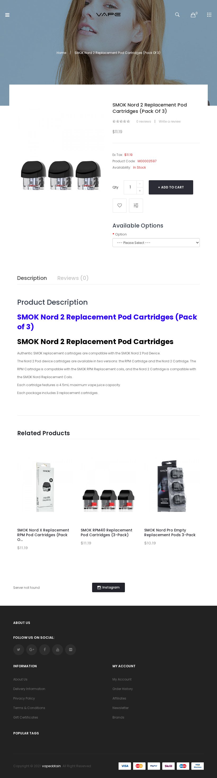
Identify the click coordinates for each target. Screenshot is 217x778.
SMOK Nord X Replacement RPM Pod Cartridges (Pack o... (43, 535)
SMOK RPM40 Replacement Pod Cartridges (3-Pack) (106, 532)
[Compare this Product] (136, 205)
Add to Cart (172, 187)
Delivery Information (29, 689)
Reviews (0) (73, 278)
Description (32, 278)
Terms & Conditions (29, 708)
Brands (118, 717)
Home (61, 52)
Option (121, 234)
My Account (122, 679)
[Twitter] (18, 649)
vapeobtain (51, 766)
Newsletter (120, 708)
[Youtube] (57, 649)
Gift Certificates (25, 717)
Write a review (170, 121)
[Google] (31, 649)
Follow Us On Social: (33, 637)
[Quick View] (65, 481)
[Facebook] (44, 649)
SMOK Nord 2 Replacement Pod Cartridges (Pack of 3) (117, 52)
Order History (122, 689)
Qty (115, 187)
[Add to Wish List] (119, 205)
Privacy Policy (24, 698)
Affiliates (119, 698)
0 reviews (143, 121)
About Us (20, 679)
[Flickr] (70, 649)
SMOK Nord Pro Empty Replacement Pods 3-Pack (170, 532)
